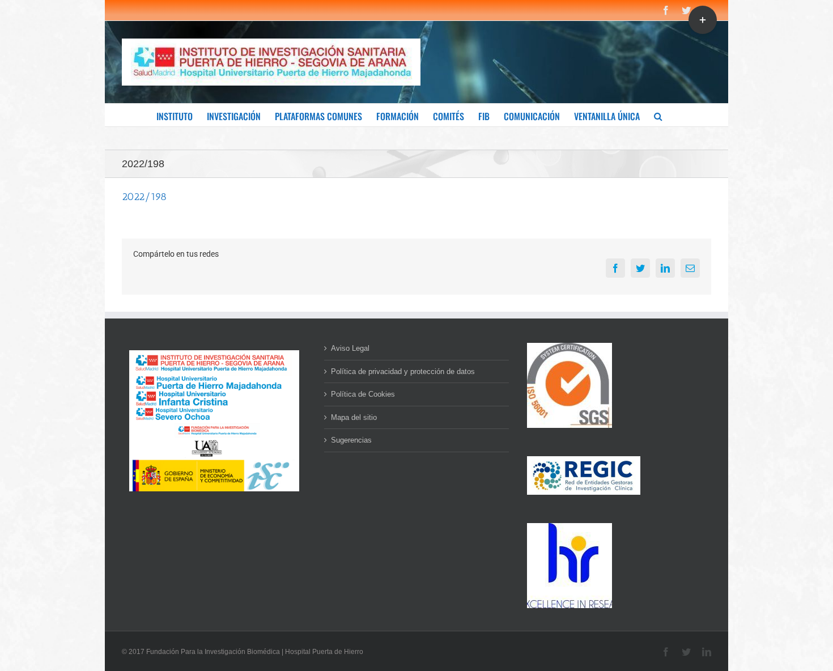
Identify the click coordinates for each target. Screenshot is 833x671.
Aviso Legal (350, 348)
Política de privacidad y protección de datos (403, 371)
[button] (658, 115)
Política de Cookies (363, 394)
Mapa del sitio (354, 417)
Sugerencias (351, 440)
